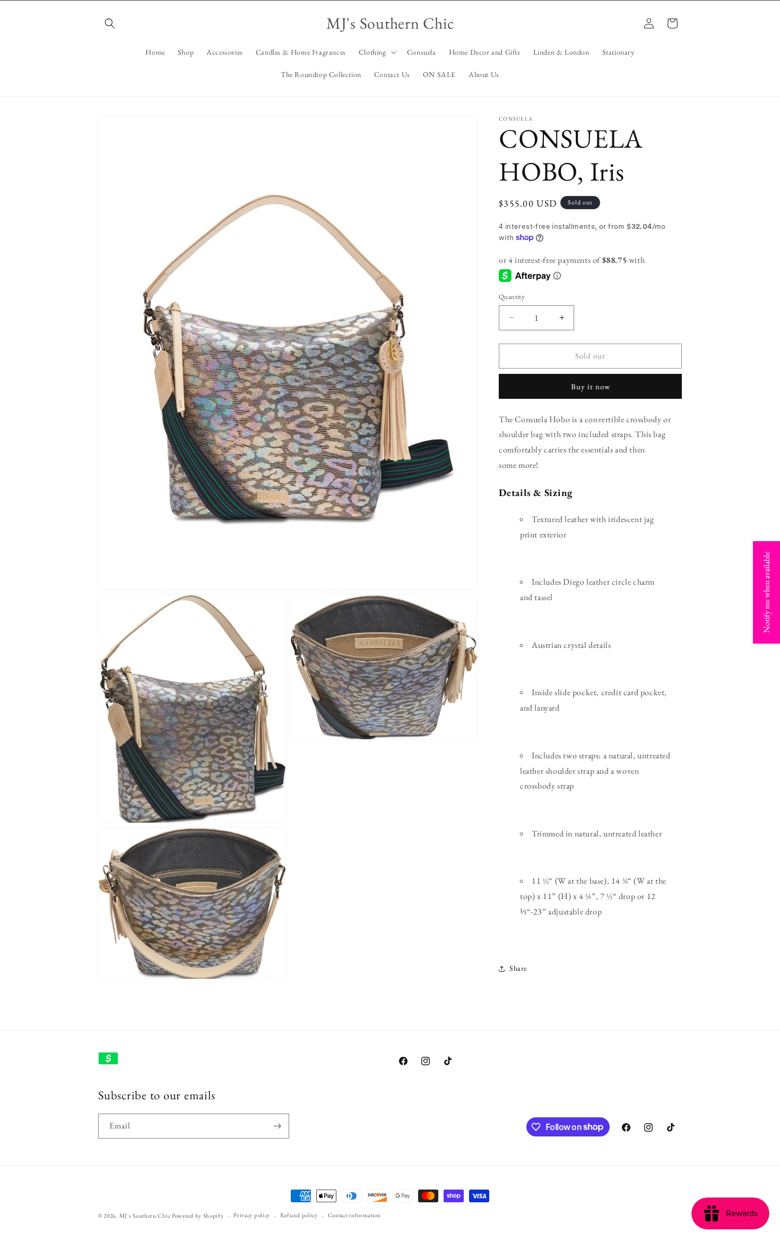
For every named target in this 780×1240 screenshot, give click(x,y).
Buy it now (590, 386)
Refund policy (299, 1215)
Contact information (354, 1215)
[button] (110, 23)
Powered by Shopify (198, 1215)
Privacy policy (251, 1215)
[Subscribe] (277, 1126)
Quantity (512, 296)
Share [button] (518, 968)
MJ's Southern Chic (145, 1215)
